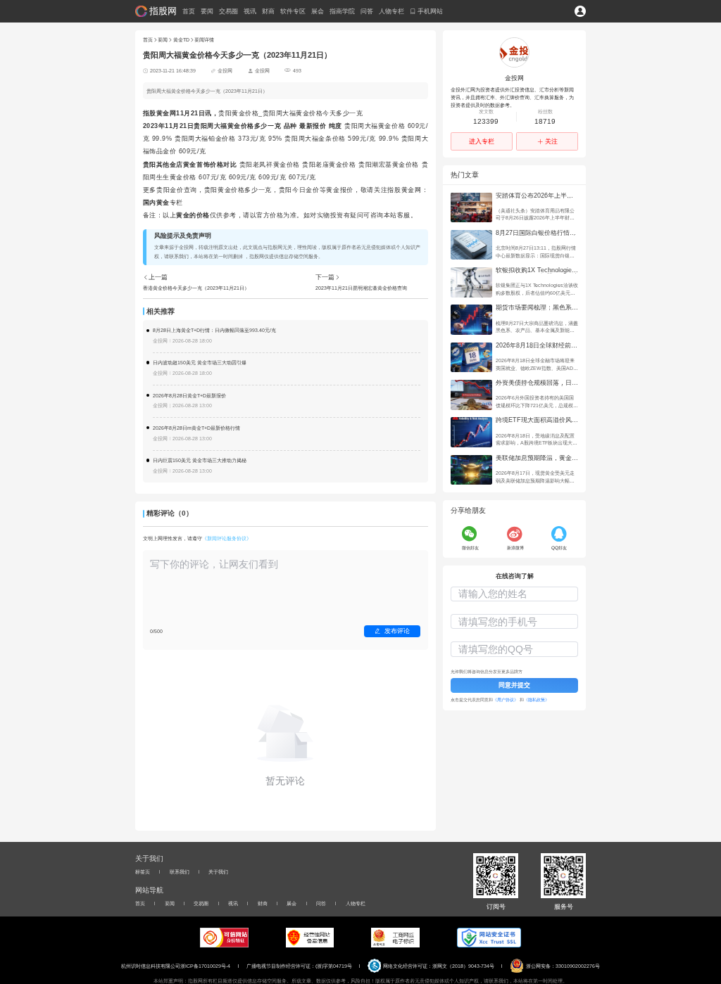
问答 (366, 11)
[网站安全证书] (489, 937)
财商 (268, 11)
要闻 (207, 11)
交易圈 (228, 11)
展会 (317, 11)
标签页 (142, 872)
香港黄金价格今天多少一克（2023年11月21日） (196, 288)
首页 (188, 11)
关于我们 (218, 872)
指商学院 (342, 11)
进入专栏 (481, 141)
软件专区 (293, 11)
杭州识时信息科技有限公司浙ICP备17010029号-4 (175, 966)
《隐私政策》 (536, 699)
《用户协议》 (506, 699)
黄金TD (181, 40)
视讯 (250, 11)
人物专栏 (391, 11)
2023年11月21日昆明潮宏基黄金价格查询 (361, 288)
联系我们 (179, 872)
